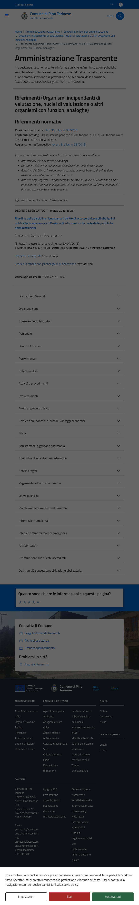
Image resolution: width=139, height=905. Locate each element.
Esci (69, 896)
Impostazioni (26, 896)
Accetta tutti (113, 896)
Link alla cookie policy (64, 884)
